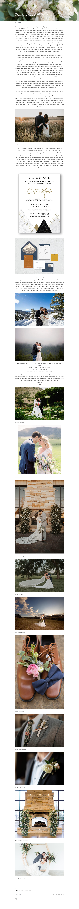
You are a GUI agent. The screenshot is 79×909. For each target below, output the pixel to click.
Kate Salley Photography (20, 144)
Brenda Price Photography (20, 878)
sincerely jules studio (19, 594)
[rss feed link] (63, 894)
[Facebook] (53, 894)
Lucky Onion (27, 148)
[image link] (39, 203)
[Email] (61, 894)
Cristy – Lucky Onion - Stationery (39, 369)
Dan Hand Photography (19, 422)
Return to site (6, 2)
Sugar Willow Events (44, 93)
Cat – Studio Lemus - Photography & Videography (39, 371)
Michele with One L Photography (21, 840)
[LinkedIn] (59, 894)
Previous (17, 888)
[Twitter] (56, 894)
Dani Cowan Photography (20, 476)
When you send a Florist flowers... (24, 890)
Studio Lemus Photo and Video (30, 279)
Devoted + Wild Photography (20, 556)
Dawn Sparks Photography (20, 632)
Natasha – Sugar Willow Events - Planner (39, 367)
